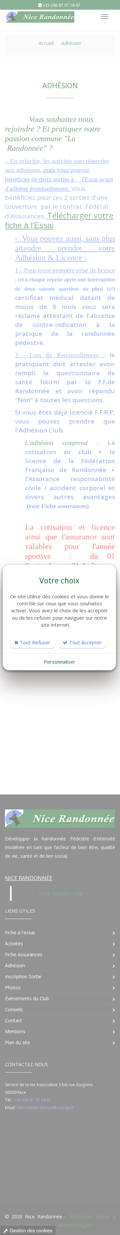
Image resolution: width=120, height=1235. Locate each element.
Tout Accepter (85, 642)
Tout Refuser (34, 642)
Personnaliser (59, 661)
